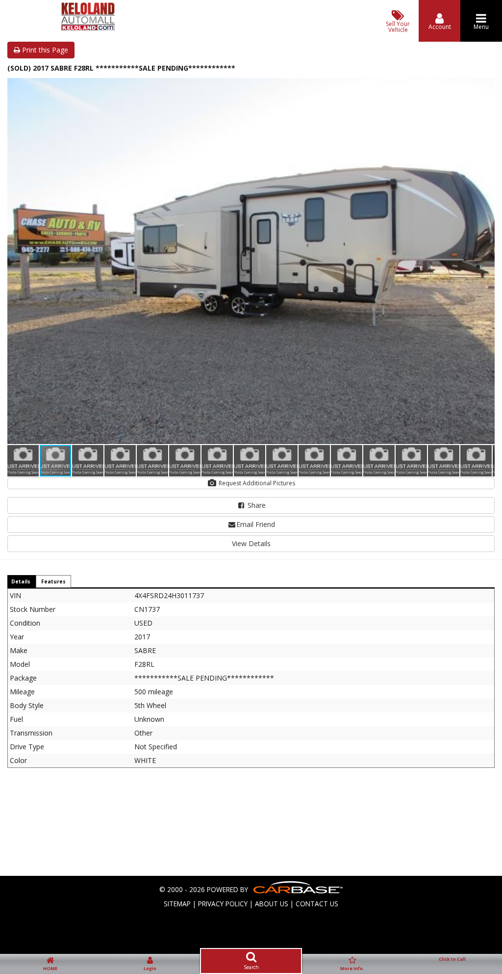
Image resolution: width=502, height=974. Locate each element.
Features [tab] (53, 581)
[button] (486, 87)
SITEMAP (177, 903)
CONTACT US (317, 903)
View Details (251, 543)
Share (256, 505)
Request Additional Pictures (256, 483)
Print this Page (44, 49)
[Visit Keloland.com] (87, 27)
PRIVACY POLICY (223, 903)
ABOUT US (271, 903)
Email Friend (255, 524)
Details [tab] (20, 581)
